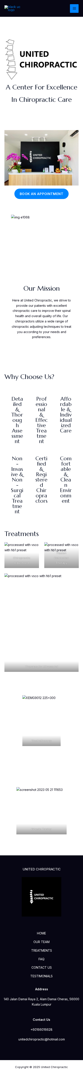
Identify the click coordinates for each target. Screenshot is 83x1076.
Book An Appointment (41, 194)
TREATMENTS (41, 950)
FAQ (41, 959)
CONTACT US (41, 967)
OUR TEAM (41, 942)
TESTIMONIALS (41, 976)
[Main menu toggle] (74, 8)
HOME (41, 933)
